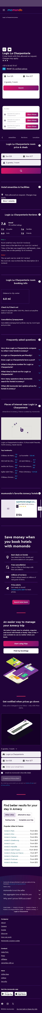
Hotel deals (6, 907)
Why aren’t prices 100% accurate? (17, 898)
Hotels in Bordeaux (11, 862)
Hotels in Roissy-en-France (13, 853)
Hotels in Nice (9, 834)
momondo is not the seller (14, 890)
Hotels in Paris (9, 831)
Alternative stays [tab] (24, 815)
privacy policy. (5, 785)
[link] (21, 602)
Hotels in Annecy (31, 909)
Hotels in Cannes (10, 837)
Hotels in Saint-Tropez (12, 850)
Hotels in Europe (18, 907)
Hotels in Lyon (9, 843)
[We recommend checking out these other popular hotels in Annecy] (39, 493)
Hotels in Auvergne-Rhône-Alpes (13, 909)
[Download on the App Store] (21, 994)
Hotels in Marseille (10, 847)
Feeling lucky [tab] (10, 820)
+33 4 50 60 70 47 (9, 66)
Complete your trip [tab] (26, 820)
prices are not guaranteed (17, 884)
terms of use (29, 783)
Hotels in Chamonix (11, 856)
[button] (3, 10)
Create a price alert (18, 589)
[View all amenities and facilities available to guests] (39, 187)
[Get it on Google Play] (7, 994)
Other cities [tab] (9, 815)
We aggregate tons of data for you (17, 894)
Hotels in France (31, 907)
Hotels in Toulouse (10, 859)
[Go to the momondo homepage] (15, 10)
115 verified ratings (19, 69)
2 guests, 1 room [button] (11, 82)
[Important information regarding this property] (39, 281)
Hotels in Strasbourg (11, 840)
